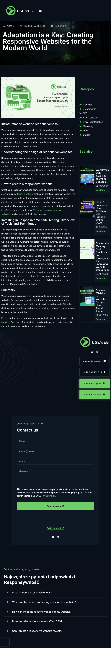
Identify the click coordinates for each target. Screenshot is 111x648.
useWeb (5, 322)
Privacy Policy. (49, 495)
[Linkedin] (97, 352)
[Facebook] (92, 352)
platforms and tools (23, 194)
